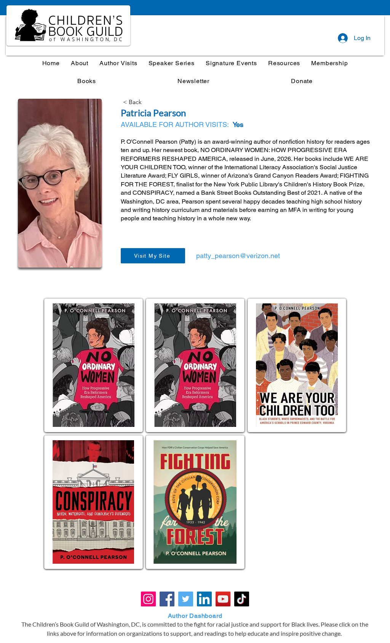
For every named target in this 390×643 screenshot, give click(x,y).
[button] (171, 63)
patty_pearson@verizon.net (238, 256)
